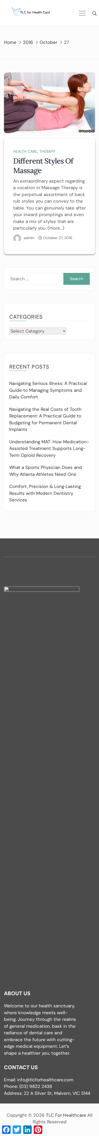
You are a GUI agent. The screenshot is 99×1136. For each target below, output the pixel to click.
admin (29, 237)
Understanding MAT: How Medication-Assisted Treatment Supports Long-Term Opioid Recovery (49, 448)
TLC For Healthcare (66, 1115)
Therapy (47, 151)
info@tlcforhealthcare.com (45, 1080)
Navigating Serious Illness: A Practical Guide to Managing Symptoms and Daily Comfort (48, 390)
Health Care (25, 151)
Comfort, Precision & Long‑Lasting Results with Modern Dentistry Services (45, 493)
